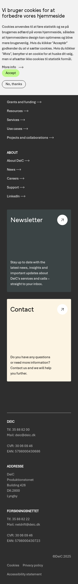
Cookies (13, 565)
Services (13, 120)
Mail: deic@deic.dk (21, 435)
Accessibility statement (24, 574)
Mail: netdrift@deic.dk (23, 524)
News (11, 169)
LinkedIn (13, 196)
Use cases (14, 129)
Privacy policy (33, 565)
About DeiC (15, 160)
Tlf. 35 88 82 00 (18, 429)
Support (13, 187)
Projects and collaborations (27, 137)
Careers (13, 178)
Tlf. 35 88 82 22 (18, 519)
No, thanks (14, 84)
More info (9, 67)
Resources (15, 111)
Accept (11, 73)
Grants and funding (21, 102)
